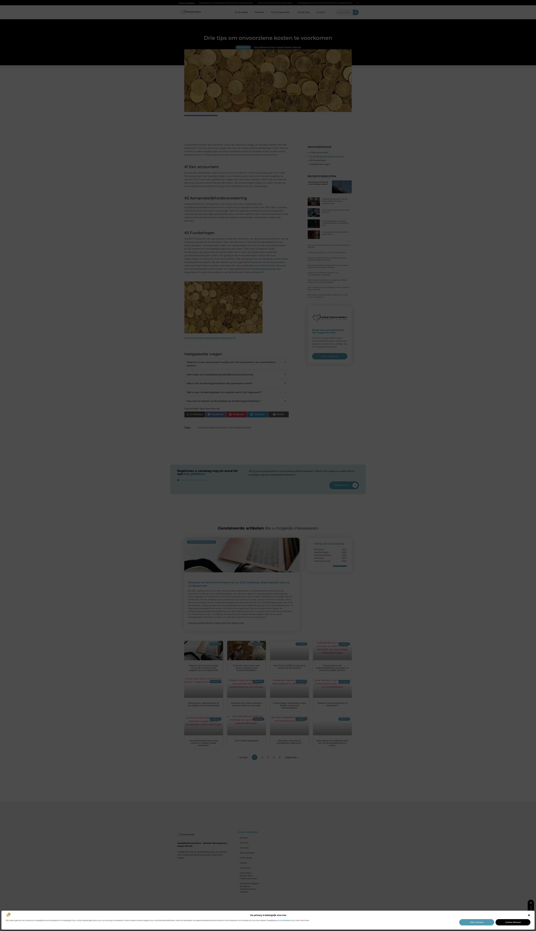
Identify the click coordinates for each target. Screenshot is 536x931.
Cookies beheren (513, 922)
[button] (529, 915)
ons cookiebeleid (283, 920)
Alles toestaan (477, 922)
